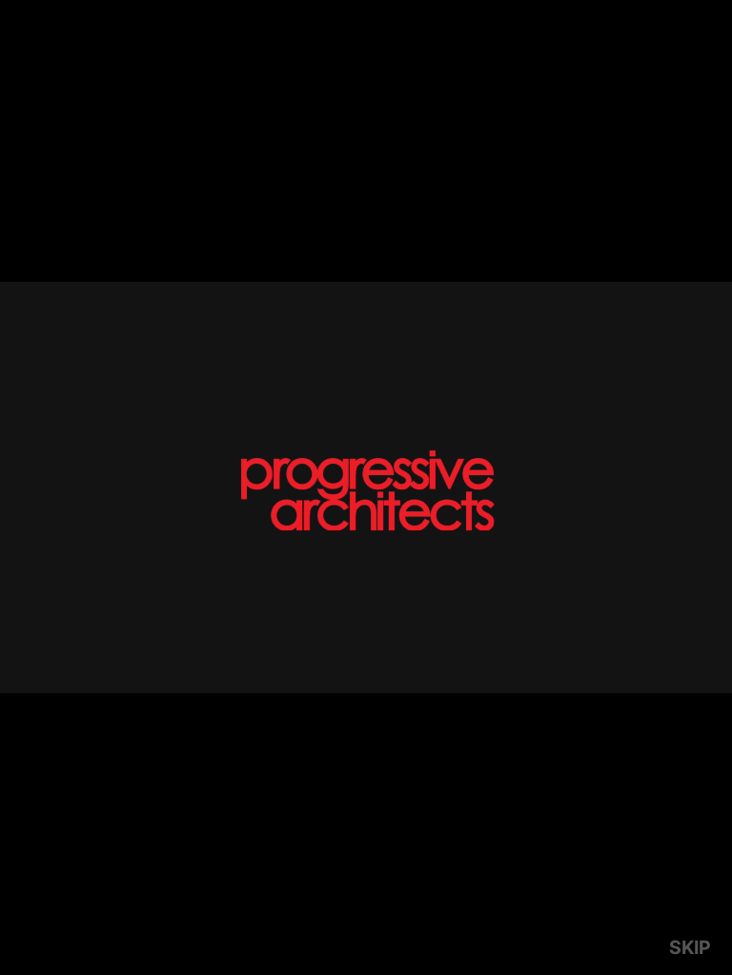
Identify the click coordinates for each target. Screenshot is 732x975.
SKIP (690, 947)
